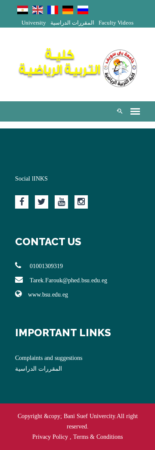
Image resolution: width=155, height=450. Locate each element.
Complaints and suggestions (48, 358)
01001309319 (45, 266)
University (34, 22)
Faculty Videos (116, 22)
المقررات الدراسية (72, 22)
